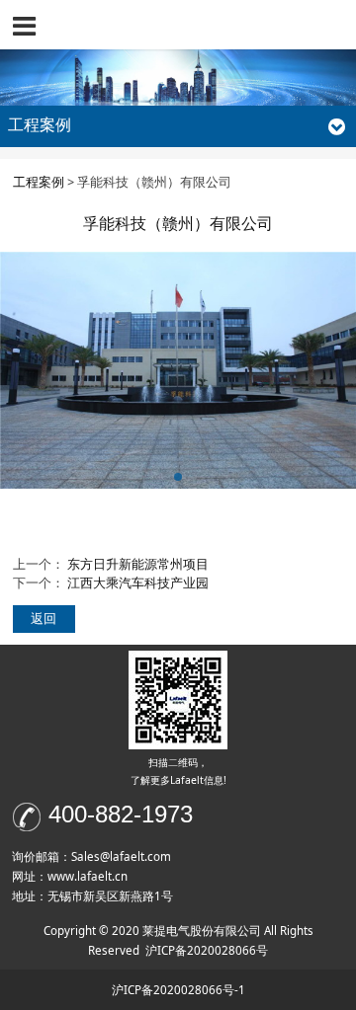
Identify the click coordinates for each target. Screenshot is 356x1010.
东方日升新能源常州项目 (138, 564)
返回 (43, 618)
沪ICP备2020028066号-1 (178, 989)
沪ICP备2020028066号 (206, 950)
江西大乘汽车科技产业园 (138, 583)
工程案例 (38, 182)
